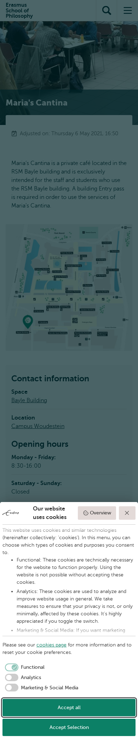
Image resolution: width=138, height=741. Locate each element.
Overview (100, 512)
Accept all (69, 707)
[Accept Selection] (127, 513)
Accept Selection (69, 727)
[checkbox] (23, 667)
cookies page (51, 645)
